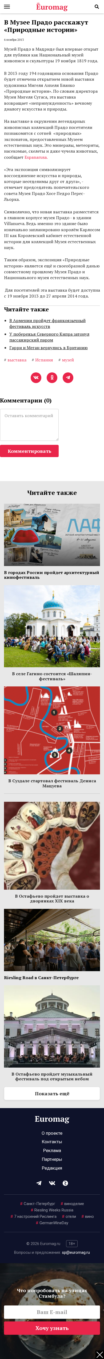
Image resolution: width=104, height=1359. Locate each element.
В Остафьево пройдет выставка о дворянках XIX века (52, 898)
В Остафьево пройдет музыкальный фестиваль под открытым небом (52, 1076)
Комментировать (29, 451)
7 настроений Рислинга (33, 1216)
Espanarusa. (36, 157)
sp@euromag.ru (76, 1252)
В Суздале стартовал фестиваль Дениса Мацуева (52, 783)
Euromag (52, 6)
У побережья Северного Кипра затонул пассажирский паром (49, 337)
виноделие (72, 1203)
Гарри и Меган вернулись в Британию (48, 348)
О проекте (52, 1133)
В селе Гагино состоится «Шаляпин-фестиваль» (52, 676)
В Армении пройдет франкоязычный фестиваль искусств (47, 323)
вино (87, 1216)
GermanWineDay (52, 1222)
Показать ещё (52, 1093)
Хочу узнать (52, 1328)
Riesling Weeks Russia (52, 1210)
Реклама (52, 1150)
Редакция (52, 1168)
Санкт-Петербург (37, 1203)
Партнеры (52, 1159)
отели (69, 1216)
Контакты (52, 1141)
